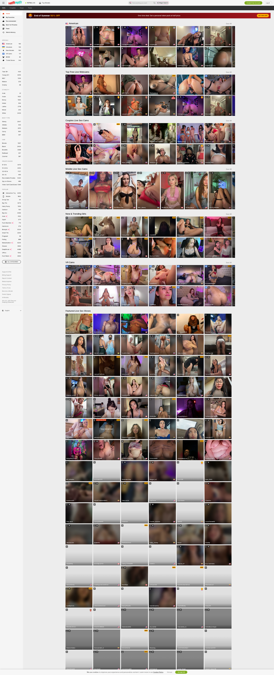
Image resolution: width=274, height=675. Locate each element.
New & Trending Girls (76, 214)
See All (229, 24)
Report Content (7, 278)
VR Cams (70, 262)
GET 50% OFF (262, 15)
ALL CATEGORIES (12, 262)
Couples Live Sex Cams (77, 120)
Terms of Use (6, 288)
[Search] (154, 2)
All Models (5, 297)
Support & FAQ (6, 272)
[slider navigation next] (229, 46)
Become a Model (7, 291)
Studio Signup (6, 294)
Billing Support (6, 275)
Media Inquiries (7, 281)
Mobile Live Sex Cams (76, 169)
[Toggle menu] (3, 3)
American (73, 23)
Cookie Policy (158, 672)
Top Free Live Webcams (77, 72)
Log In (268, 3)
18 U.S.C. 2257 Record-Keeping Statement (9, 301)
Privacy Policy (6, 284)
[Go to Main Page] (15, 3)
